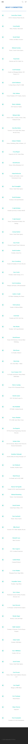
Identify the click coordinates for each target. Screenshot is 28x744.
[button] (26, 2)
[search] (22, 2)
